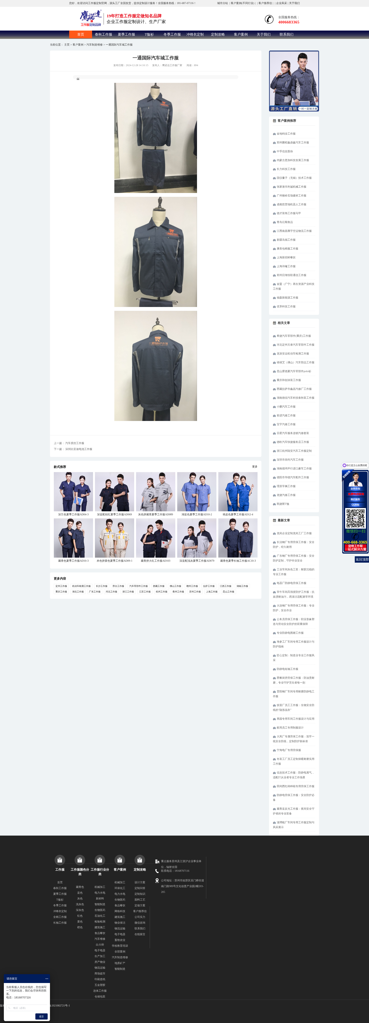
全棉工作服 (60, 917)
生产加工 (100, 956)
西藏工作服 (159, 586)
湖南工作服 (242, 586)
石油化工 (100, 915)
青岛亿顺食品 (285, 222)
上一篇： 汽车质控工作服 (69, 443)
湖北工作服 (78, 591)
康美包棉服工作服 (287, 248)
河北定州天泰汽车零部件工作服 (295, 344)
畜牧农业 (120, 940)
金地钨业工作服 (286, 133)
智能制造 (100, 904)
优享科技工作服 (286, 306)
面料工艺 (140, 899)
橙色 (80, 927)
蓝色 (80, 892)
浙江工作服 (128, 591)
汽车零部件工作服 (138, 586)
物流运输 (100, 967)
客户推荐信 (265, 3)
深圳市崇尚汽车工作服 (290, 459)
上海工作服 (212, 591)
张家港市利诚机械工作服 (291, 186)
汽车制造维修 (94, 44)
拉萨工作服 (209, 586)
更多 (255, 466)
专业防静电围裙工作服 (290, 632)
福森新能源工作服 (287, 297)
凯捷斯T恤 (283, 503)
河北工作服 (111, 591)
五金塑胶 (100, 985)
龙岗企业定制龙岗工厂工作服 (294, 533)
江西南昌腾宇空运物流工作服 (294, 231)
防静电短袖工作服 (287, 669)
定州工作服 (61, 586)
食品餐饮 (100, 933)
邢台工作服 (118, 586)
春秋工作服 (103, 34)
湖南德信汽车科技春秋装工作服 (295, 397)
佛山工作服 (175, 586)
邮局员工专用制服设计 (290, 727)
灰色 (80, 898)
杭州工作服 (161, 591)
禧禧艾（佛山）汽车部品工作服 (295, 362)
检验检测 (100, 921)
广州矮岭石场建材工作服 (291, 195)
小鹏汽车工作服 (286, 406)
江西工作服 (225, 586)
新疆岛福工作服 (286, 239)
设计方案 (140, 882)
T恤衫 (149, 34)
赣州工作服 (192, 586)
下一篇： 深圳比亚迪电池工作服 (73, 449)
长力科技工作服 (286, 169)
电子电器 (100, 950)
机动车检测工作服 (81, 586)
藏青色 (80, 887)
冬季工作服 (172, 34)
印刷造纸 (100, 979)
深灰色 (80, 910)
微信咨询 (140, 922)
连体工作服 (100, 990)
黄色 (80, 921)
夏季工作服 (126, 34)
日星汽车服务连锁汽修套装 (293, 433)
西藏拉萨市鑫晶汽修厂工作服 (294, 389)
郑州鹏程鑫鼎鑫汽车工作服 (293, 142)
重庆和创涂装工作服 (289, 380)
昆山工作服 (228, 591)
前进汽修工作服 (286, 415)
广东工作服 (95, 591)
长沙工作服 (101, 586)
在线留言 (140, 934)
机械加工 (100, 887)
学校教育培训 (120, 945)
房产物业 (100, 962)
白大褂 (100, 944)
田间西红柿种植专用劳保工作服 (295, 786)
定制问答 (140, 888)
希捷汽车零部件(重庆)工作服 (294, 335)
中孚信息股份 (285, 151)
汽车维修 (100, 938)
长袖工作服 (60, 922)
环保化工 (120, 888)
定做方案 (140, 905)
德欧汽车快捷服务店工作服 (293, 442)
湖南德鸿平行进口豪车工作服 (294, 468)
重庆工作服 (61, 591)
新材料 (100, 898)
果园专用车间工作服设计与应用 (295, 718)
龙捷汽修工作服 (286, 495)
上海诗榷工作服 (286, 266)
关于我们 (294, 3)
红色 (80, 915)
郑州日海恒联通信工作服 (291, 275)
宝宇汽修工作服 (286, 424)
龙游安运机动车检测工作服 (293, 353)
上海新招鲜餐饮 (286, 257)
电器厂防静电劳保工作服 (291, 583)
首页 (80, 34)
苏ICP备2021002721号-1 (56, 1005)
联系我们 (286, 34)
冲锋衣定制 (195, 34)
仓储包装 (100, 996)
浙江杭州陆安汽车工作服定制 (294, 450)
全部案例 (120, 951)
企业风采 (281, 3)
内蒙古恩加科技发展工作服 (293, 160)
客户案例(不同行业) (242, 3)
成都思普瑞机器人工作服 (291, 204)
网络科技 (120, 911)
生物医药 (100, 910)
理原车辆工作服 (286, 486)
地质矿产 (120, 963)
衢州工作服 (178, 591)
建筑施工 (100, 927)
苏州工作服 (195, 591)
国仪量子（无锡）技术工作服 (294, 177)
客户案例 (241, 34)
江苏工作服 (145, 591)
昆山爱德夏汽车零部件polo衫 (294, 371)
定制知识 (140, 893)
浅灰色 (80, 904)
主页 (67, 44)
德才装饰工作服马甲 (289, 213)
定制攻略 (218, 34)
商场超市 (100, 973)
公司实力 (140, 917)
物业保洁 (120, 922)
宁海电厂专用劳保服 (289, 750)
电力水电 (100, 892)
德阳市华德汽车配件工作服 (293, 477)
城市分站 (222, 3)
